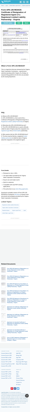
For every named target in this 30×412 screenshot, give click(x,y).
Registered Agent (5, 210)
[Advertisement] (15, 94)
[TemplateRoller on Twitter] (18, 388)
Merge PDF (19, 355)
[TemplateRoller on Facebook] (15, 388)
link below (17, 194)
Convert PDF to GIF (6, 376)
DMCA (17, 376)
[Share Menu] (27, 396)
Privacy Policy (19, 378)
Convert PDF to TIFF (6, 378)
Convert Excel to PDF (6, 355)
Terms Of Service (20, 380)
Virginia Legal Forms (16, 210)
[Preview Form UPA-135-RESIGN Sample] (15, 44)
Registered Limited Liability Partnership (12, 121)
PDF (19, 23)
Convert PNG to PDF (6, 357)
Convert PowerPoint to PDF (8, 364)
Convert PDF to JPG (6, 371)
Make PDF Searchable (21, 364)
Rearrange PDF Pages (21, 361)
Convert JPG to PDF (6, 366)
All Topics (18, 384)
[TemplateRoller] (5, 2)
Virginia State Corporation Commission (10, 207)
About (17, 371)
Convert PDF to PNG (6, 374)
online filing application (21, 189)
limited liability (17, 130)
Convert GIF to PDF (6, 359)
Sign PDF (18, 357)
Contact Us (19, 382)
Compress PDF (20, 359)
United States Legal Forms (7, 213)
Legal (24, 210)
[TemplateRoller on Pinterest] (12, 388)
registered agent (5, 130)
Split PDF (18, 353)
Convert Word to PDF (6, 353)
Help (17, 374)
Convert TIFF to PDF (6, 361)
